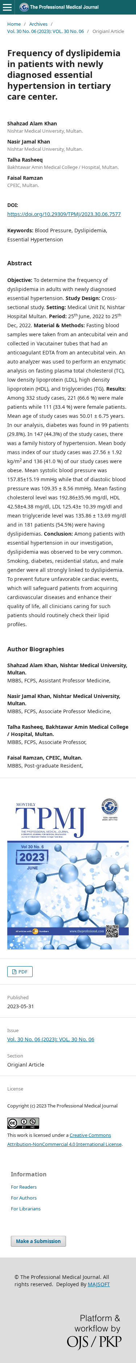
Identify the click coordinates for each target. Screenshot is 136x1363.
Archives (38, 24)
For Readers (24, 1187)
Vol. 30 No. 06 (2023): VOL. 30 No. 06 (45, 31)
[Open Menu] (7, 7)
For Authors (24, 1197)
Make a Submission (38, 1241)
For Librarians (26, 1208)
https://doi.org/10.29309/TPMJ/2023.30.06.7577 (64, 214)
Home (14, 24)
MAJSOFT (99, 1284)
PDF (22, 971)
